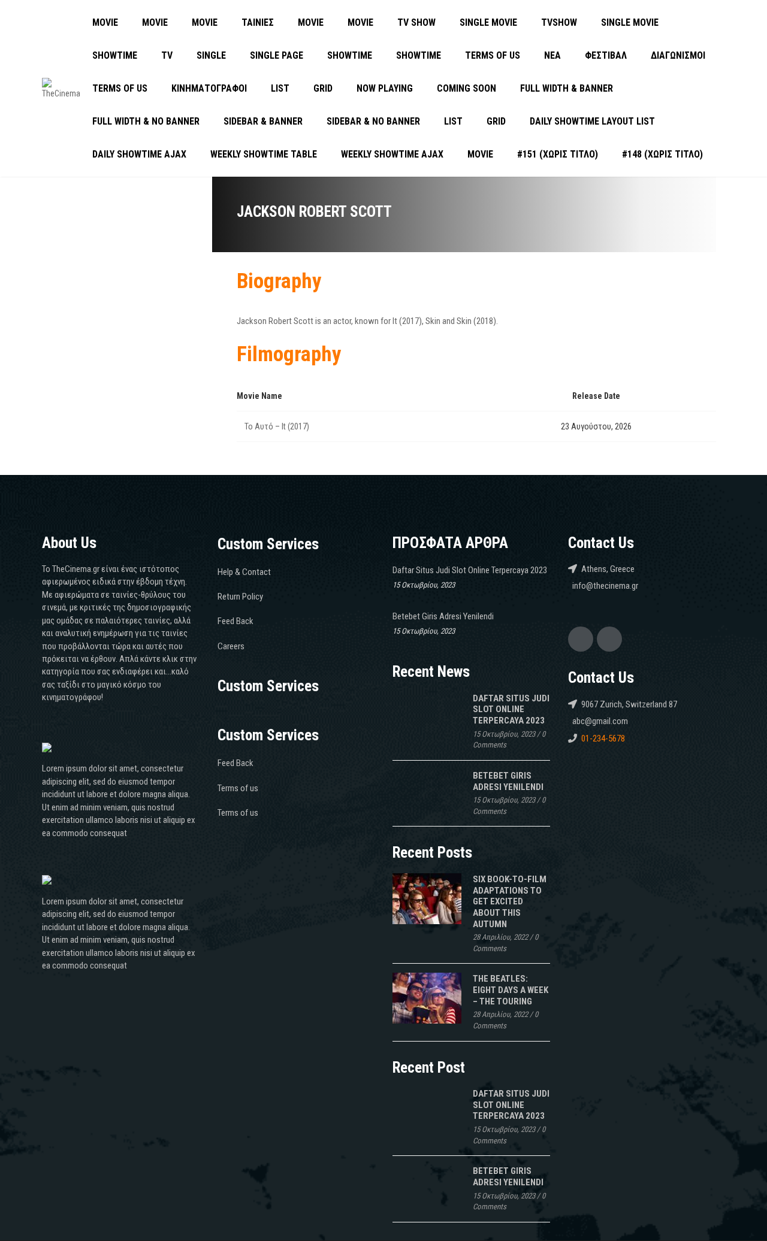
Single (211, 55)
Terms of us (492, 55)
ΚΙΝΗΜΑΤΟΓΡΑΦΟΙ (209, 88)
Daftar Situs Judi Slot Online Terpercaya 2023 (469, 570)
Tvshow (559, 22)
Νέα (552, 55)
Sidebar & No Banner (373, 121)
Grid (323, 88)
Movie (105, 22)
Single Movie (488, 22)
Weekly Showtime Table (263, 154)
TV (167, 55)
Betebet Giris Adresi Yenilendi (443, 616)
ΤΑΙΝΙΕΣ (257, 22)
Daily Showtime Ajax (139, 154)
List (280, 88)
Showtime (114, 55)
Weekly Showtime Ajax (392, 154)
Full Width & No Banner (146, 121)
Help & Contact (244, 572)
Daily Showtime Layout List (592, 121)
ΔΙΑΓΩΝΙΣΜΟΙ (678, 55)
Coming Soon (466, 88)
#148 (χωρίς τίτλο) (662, 154)
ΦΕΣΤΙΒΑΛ (606, 55)
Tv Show (416, 22)
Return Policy (240, 596)
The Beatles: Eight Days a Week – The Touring (510, 989)
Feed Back (235, 621)
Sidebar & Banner (263, 121)
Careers (231, 646)
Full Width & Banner (566, 88)
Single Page (276, 55)
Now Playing (385, 88)
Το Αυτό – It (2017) (276, 426)
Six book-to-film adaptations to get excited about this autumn (509, 902)
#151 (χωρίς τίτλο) (557, 154)
